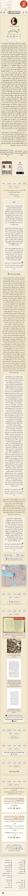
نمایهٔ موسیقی (20, 868)
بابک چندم (21, 816)
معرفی (22, 880)
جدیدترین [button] (6, 788)
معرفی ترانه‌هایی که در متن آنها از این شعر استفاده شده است (14, 753)
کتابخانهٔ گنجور (7, 866)
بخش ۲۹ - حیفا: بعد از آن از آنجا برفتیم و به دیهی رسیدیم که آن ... (21, 153)
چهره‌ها (21, 884)
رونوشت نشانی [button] (9, 555)
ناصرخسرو (16, 26)
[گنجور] (24, 4)
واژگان (19, 183)
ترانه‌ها (3, 183)
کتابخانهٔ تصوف (12, 194)
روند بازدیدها (16, 187)
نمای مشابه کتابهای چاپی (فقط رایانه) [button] (15, 559)
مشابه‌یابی (21, 871)
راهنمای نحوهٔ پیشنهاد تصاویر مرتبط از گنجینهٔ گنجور (14, 720)
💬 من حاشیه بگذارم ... (12, 794)
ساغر (9, 864)
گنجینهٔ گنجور (7, 868)
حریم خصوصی (7, 887)
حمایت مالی (21, 886)
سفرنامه (11, 26)
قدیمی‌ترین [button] (14, 790)
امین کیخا (22, 799)
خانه (22, 860)
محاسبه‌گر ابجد (7, 869)
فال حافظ (21, 866)
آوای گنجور (8, 871)
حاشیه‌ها (10, 187)
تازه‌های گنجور (20, 873)
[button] (26, 12)
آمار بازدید (8, 882)
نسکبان (8, 877)
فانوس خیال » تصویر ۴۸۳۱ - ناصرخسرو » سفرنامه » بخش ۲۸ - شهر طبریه (14, 655)
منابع (9, 883)
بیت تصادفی (21, 862)
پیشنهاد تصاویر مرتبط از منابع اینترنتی (15, 715)
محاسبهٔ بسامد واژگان (15, 602)
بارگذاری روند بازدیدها (14, 771)
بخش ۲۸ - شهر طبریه (14, 31)
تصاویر (14, 183)
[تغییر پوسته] (3, 893)
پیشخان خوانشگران (6, 873)
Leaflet (12, 586)
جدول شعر (21, 864)
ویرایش (6, 267)
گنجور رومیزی (7, 862)
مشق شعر (9, 183)
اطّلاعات (24, 183)
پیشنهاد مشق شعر (14, 737)
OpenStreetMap (18, 586)
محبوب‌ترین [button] (12, 788)
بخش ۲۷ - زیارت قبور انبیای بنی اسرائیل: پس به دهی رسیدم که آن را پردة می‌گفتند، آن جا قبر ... (7, 153)
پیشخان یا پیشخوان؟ (6, 875)
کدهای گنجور (7, 860)
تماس (9, 885)
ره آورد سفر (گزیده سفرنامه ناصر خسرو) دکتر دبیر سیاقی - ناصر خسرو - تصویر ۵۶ (14, 711)
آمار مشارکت (7, 880)
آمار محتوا (21, 888)
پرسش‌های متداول (19, 882)
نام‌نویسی (20, 847)
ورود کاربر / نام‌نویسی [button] (15, 12)
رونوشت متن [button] (21, 555)
